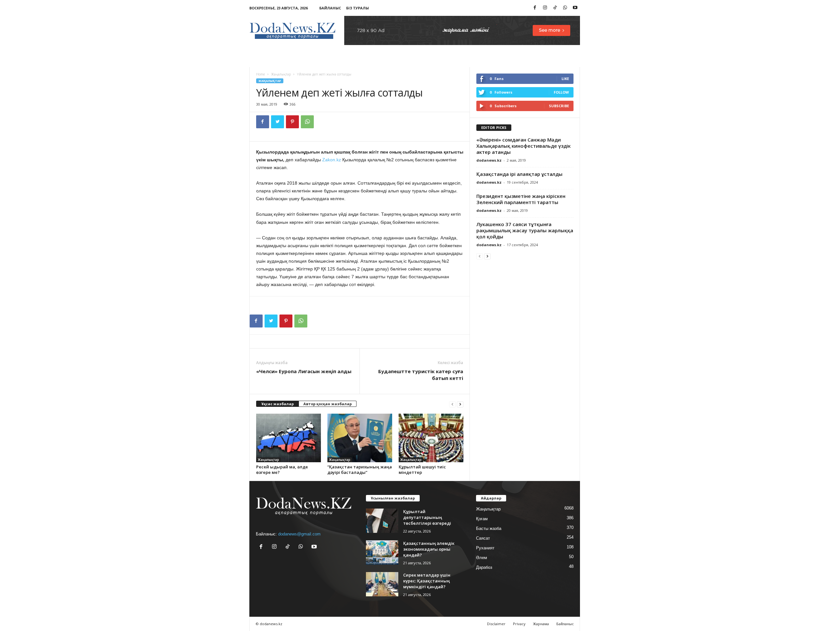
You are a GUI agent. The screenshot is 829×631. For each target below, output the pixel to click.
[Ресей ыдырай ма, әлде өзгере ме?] (288, 438)
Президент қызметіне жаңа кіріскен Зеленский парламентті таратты (520, 199)
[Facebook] (535, 8)
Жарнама (541, 623)
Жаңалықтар (281, 74)
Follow (561, 92)
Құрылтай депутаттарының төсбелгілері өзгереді (427, 517)
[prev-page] (452, 404)
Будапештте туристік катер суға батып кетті (420, 374)
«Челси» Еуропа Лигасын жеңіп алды (303, 371)
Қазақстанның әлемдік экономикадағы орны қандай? (428, 549)
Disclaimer (496, 623)
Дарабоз (484, 567)
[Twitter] (277, 121)
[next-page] (460, 404)
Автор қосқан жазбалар (327, 403)
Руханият (485, 547)
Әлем (481, 557)
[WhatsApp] (565, 8)
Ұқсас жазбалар (277, 403)
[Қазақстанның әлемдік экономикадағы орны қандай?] (382, 552)
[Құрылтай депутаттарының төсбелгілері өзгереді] (382, 521)
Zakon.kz (331, 159)
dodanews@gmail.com (299, 534)
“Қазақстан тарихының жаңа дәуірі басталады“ (359, 469)
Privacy (519, 623)
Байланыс (330, 8)
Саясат (483, 538)
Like (565, 78)
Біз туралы (357, 8)
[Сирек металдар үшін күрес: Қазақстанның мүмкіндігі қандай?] (382, 584)
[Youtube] (575, 8)
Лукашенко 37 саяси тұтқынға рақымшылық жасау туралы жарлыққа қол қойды (524, 230)
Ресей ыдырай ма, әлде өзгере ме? (282, 469)
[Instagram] (545, 8)
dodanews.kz (489, 160)
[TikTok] (555, 8)
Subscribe (559, 105)
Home (260, 74)
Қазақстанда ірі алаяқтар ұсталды (519, 174)
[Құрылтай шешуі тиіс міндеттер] (431, 438)
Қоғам (482, 518)
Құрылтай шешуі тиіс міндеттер (422, 469)
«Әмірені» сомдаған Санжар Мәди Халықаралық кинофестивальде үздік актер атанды (523, 145)
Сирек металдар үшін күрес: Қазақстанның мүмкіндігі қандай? (426, 581)
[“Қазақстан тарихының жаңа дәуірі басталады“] (359, 438)
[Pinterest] (292, 121)
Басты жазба (488, 528)
